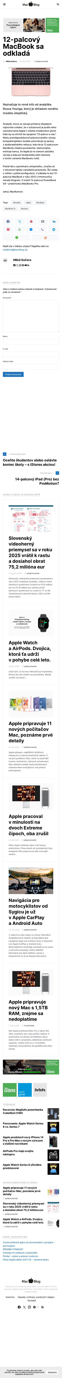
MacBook (40, 203)
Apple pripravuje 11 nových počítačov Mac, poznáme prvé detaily (31, 732)
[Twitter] (24, 1307)
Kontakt (32, 1300)
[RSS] (42, 1307)
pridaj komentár (42, 61)
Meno (5, 336)
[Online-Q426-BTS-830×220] (31, 1066)
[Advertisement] (31, 415)
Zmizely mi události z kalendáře (20, 1252)
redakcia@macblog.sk (15, 249)
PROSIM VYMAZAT (13, 1249)
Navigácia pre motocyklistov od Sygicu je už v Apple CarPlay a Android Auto (28, 911)
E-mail (5, 349)
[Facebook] (19, 1307)
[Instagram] (29, 1307)
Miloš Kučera (11, 61)
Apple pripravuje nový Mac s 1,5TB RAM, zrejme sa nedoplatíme (28, 1010)
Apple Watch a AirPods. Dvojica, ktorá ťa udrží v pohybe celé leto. (30, 651)
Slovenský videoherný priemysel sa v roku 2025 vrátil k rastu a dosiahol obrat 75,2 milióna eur (30, 552)
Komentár (7, 298)
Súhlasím (52, 1372)
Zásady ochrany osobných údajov (36, 1297)
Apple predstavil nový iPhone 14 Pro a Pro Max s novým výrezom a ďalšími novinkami (23, 1140)
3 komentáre (29, 1025)
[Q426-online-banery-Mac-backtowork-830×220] (31, 25)
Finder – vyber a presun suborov (20, 1256)
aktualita (16, 203)
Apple (28, 203)
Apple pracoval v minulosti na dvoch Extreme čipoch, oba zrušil (28, 825)
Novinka (24, 209)
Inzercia (10, 1297)
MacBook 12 (10, 209)
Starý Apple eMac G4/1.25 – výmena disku (26, 1259)
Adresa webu (8, 361)
